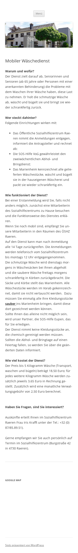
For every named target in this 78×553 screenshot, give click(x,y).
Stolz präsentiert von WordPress (24, 545)
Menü (39, 13)
